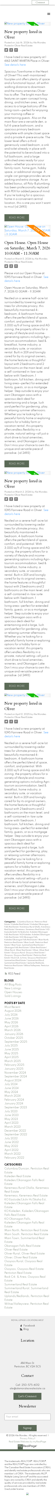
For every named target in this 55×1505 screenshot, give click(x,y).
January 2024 (13, 1103)
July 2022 (11, 1138)
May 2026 (11, 1022)
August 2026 (12, 1011)
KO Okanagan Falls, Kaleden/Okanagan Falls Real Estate (24, 1223)
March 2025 (12, 1061)
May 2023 (11, 1119)
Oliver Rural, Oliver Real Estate (18, 950)
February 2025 (14, 1065)
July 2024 (11, 1084)
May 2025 (11, 1053)
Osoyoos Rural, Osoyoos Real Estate (28, 953)
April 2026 (11, 1026)
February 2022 (14, 1157)
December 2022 (15, 1130)
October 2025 (13, 1038)
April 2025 (11, 1057)
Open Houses (13, 992)
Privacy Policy (27, 1439)
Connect (40, 2)
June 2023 (11, 1115)
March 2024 (12, 1096)
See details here (15, 65)
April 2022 (11, 1150)
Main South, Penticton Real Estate (26, 1234)
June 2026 (11, 1018)
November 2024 (15, 1072)
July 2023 (11, 1111)
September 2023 (15, 1107)
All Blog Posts (13, 984)
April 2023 (11, 1123)
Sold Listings (12, 996)
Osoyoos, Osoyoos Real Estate (18, 955)
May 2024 (11, 1092)
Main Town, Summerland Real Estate (27, 945)
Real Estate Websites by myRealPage (27, 1442)
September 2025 (15, 1042)
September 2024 (15, 1076)
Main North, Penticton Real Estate (26, 1230)
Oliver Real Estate (23, 46)
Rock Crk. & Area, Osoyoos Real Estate (28, 958)
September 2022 (15, 1134)
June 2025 (11, 1049)
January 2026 (13, 1034)
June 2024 (11, 1088)
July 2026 (11, 1014)
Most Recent (12, 1007)
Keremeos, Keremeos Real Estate (30, 929)
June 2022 (11, 1142)
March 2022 (12, 1154)
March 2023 (12, 1127)
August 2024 (12, 1080)
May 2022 (11, 1146)
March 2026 (12, 1030)
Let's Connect (27, 1396)
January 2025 (13, 1069)
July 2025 (11, 1045)
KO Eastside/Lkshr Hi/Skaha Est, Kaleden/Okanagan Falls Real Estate (27, 932)
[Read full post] (27, 25)
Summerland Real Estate (15, 960)
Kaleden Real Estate (20, 924)
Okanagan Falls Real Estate (16, 948)
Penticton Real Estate (18, 1273)
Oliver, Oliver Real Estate (20, 1257)
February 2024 (14, 1099)
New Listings (12, 988)
